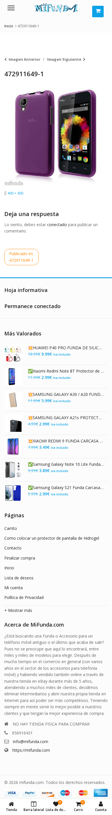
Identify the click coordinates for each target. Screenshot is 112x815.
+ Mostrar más (18, 610)
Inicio (9, 567)
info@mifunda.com (30, 741)
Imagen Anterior (24, 59)
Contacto (13, 548)
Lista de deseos (19, 578)
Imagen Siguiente (64, 59)
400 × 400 (15, 193)
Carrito (10, 528)
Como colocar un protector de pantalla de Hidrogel (51, 538)
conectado (57, 224)
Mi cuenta (13, 587)
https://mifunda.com (31, 750)
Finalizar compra (19, 558)
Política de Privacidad (24, 597)
